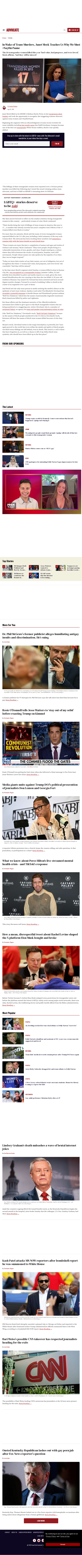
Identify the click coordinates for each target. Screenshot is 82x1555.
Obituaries (29, 1094)
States (27, 1079)
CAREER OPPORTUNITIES (25, 1532)
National (28, 415)
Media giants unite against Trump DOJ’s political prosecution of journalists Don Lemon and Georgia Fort (40, 786)
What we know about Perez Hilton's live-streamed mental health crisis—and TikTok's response (37, 862)
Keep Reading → (12, 700)
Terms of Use (64, 1536)
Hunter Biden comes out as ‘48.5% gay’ (39, 448)
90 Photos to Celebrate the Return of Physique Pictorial (19, 577)
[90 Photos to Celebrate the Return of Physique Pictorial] (7, 575)
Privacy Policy (51, 1536)
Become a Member (55, 203)
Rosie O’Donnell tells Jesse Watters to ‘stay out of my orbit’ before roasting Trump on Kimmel (38, 711)
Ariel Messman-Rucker (9, 1153)
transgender (21, 127)
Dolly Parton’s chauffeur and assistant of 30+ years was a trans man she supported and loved (52, 1040)
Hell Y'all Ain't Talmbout (46, 313)
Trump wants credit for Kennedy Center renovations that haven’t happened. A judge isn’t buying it (49, 419)
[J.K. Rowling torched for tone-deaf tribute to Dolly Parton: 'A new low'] (13, 1024)
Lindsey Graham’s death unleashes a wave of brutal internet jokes (39, 1147)
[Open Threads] (43, 1540)
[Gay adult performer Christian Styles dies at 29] (13, 1096)
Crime (27, 429)
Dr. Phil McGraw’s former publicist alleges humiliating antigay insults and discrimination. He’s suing (40, 635)
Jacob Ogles (7, 642)
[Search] (64, 30)
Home (4, 38)
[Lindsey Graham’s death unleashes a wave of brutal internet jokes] (41, 1179)
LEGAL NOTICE (41, 1536)
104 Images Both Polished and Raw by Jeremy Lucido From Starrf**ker (20, 570)
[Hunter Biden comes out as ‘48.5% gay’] (13, 447)
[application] (41, 492)
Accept (62, 1544)
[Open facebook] (34, 1540)
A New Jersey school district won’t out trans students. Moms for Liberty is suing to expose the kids (52, 1083)
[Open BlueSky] (38, 1540)
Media (10, 38)
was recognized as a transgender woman (25, 272)
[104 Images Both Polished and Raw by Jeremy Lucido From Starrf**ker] (7, 568)
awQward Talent (8, 309)
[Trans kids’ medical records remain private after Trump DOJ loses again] (13, 1053)
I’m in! (57, 143)
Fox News (30, 767)
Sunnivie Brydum (13, 106)
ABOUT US (14, 1532)
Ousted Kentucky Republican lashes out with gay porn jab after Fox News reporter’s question (38, 1452)
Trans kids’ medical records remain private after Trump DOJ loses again (52, 1054)
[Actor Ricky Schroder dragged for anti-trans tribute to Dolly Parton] (13, 1067)
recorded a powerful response (13, 293)
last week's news (28, 125)
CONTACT (7, 1532)
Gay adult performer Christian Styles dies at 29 (42, 1098)
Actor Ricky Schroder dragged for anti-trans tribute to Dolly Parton (50, 1069)
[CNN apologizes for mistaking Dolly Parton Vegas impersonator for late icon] (13, 461)
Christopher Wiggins (9, 718)
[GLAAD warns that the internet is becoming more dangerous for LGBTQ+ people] (34, 575)
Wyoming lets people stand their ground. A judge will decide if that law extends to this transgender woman (51, 434)
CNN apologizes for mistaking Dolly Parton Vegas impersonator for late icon (51, 463)
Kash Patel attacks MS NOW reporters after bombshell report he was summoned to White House (40, 1262)
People (27, 1022)
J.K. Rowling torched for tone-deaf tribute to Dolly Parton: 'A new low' (51, 1025)
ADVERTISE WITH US (38, 1532)
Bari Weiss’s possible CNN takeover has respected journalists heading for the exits (39, 1340)
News (27, 458)
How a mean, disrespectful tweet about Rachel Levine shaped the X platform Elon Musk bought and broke (40, 936)
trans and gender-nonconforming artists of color (44, 309)
